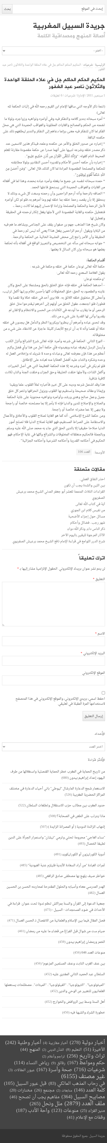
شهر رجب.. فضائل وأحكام (87, 523)
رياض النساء (31, 1063)
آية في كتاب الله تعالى (90, 504)
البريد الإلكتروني (93, 653)
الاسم (100, 633)
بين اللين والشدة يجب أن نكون (84, 485)
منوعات (65, 1111)
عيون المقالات (21, 1070)
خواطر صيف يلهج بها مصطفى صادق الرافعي (74, 876)
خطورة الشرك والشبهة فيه (87, 1012)
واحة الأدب (33, 1111)
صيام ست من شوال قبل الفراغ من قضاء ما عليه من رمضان (65, 931)
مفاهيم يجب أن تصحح (34, 1097)
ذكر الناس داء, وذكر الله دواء (86, 529)
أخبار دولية (87, 1043)
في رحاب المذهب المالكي (77, 1084)
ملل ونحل (46, 1104)
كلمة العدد (89, 1090)
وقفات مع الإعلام (86, 1117)
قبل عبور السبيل (25, 1084)
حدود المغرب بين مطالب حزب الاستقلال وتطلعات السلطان (65, 805)
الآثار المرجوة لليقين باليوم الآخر (83, 535)
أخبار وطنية (23, 1043)
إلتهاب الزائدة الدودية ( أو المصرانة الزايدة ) (76, 827)
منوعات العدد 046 (93, 953)
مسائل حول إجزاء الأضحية (86, 516)
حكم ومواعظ (86, 1063)
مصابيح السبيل (83, 1097)
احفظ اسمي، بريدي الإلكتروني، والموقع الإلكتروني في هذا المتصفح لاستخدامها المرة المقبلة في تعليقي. (60, 701)
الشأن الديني (53, 1050)
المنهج (30, 1050)
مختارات (21, 1090)
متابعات (64, 1091)
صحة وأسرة (54, 1070)
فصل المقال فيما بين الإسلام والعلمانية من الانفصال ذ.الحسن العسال (60, 920)
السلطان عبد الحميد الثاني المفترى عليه (79, 974)
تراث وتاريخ (86, 1056)
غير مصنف (83, 1077)
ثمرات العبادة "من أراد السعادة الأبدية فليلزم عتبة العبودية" (66, 865)
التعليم (74, 1050)
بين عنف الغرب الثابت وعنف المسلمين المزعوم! (73, 963)
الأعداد (100, 733)
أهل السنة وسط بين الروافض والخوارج (79, 1002)
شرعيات (88, 65)
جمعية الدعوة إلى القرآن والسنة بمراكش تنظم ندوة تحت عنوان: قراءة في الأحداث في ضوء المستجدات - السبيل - (56, 907)
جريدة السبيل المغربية (69, 26)
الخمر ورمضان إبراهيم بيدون (85, 942)
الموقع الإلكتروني (93, 673)
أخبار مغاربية (55, 1043)
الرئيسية (100, 65)
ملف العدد (84, 1104)
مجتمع (44, 1091)
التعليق (99, 579)
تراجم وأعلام (53, 1056)
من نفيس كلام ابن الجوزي (88, 510)
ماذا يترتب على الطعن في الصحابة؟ (81, 816)
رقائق (58, 1063)
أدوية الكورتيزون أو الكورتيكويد (83, 854)
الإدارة (81, 95)
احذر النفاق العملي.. (92, 479)
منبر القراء (92, 1111)
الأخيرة (94, 1050)
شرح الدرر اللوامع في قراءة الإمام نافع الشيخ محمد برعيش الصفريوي (58, 541)
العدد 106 (84, 452)
